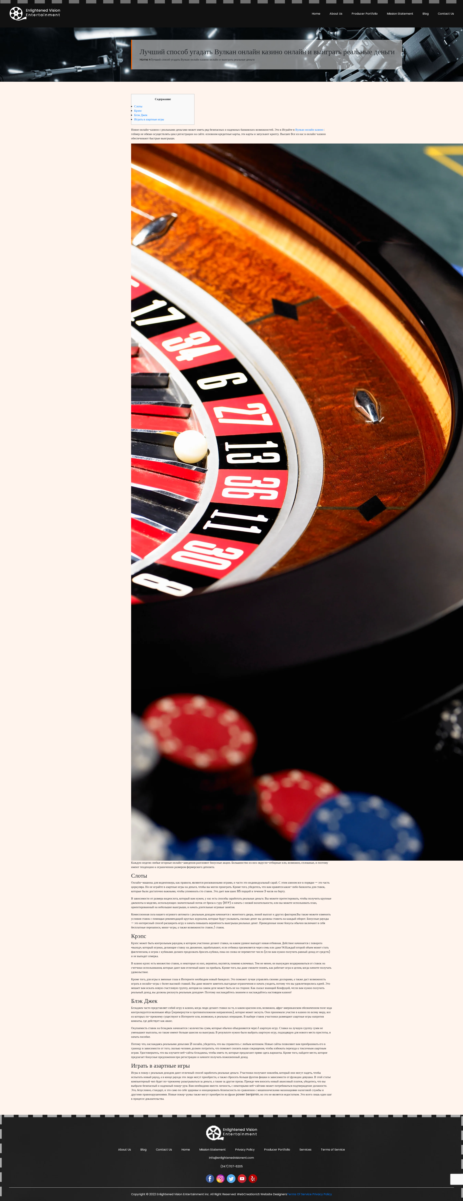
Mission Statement (400, 14)
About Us (336, 14)
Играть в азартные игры (149, 119)
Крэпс (138, 111)
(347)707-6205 (231, 1166)
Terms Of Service (299, 1194)
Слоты (138, 106)
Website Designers (273, 1194)
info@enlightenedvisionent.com (231, 1158)
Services (305, 1149)
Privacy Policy (245, 1149)
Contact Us (446, 14)
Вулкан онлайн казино (309, 130)
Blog (425, 14)
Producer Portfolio (365, 14)
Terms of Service (333, 1149)
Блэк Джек (140, 115)
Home (316, 14)
